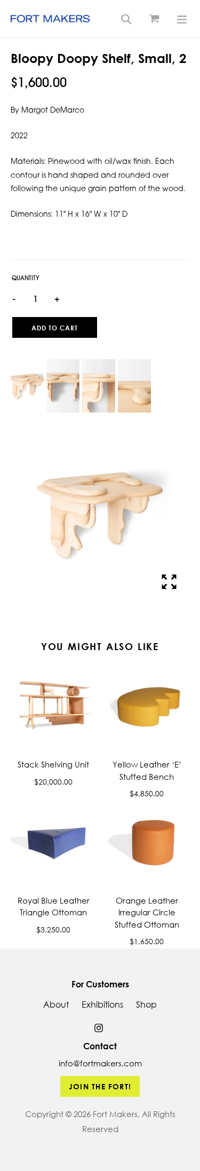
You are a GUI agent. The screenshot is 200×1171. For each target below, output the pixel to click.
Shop (146, 1004)
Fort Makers (115, 1114)
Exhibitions (102, 1004)
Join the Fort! (100, 1086)
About (56, 1004)
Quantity (25, 279)
